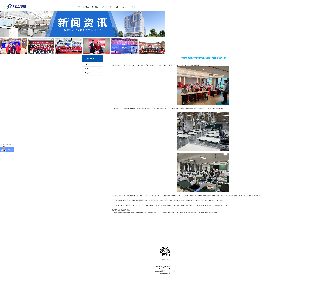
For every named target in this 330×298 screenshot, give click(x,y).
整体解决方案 (114, 7)
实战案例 (124, 7)
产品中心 (104, 7)
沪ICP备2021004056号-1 (165, 269)
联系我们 (133, 7)
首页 (78, 7)
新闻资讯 (95, 7)
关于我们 (86, 7)
